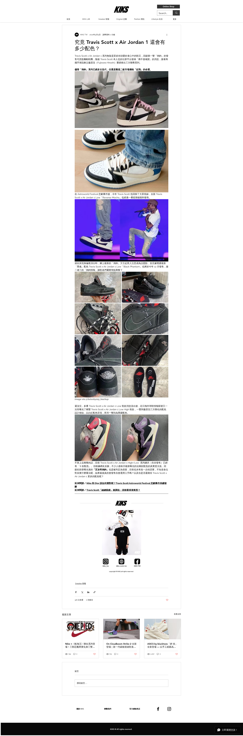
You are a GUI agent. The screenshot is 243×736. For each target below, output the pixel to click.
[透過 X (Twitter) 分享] (82, 592)
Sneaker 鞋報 (80, 583)
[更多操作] (166, 34)
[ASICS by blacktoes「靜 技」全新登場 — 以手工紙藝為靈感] (162, 629)
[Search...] (176, 12)
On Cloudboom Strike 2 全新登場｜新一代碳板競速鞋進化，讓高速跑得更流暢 (121, 645)
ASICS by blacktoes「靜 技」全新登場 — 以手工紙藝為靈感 (162, 645)
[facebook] (158, 708)
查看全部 (177, 614)
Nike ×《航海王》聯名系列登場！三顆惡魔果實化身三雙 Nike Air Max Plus (80, 645)
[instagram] (169, 708)
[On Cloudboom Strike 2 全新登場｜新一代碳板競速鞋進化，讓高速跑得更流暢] (121, 629)
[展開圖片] (98, 287)
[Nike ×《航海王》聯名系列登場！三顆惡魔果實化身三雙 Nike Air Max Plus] (80, 629)
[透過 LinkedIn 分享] (88, 592)
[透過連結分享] (94, 592)
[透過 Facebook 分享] (76, 592)
